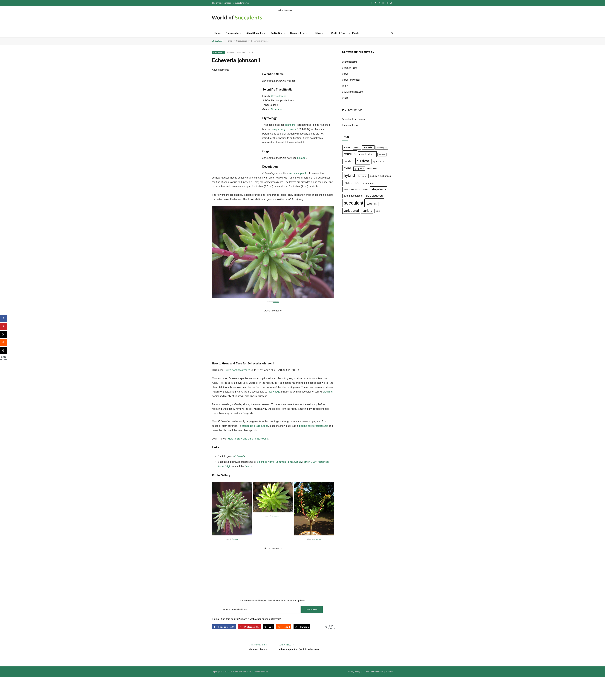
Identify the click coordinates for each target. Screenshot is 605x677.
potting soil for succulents (313, 425)
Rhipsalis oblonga (258, 649)
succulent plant (297, 173)
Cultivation (276, 33)
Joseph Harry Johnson (283, 129)
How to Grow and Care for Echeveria (248, 438)
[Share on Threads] (3, 350)
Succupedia (232, 33)
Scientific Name (265, 461)
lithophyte (362, 176)
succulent (353, 203)
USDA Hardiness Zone (352, 92)
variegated (351, 211)
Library (319, 33)
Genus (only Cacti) (351, 80)
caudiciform (367, 154)
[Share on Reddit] (3, 342)
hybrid (349, 175)
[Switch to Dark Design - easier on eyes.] (387, 33)
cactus (350, 154)
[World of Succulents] (237, 17)
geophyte (359, 168)
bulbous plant (382, 148)
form (347, 168)
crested (348, 161)
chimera (382, 155)
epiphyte (378, 161)
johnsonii (290, 124)
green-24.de (317, 539)
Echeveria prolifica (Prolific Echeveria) (299, 649)
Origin (228, 466)
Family (306, 461)
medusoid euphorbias (380, 176)
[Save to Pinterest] (3, 326)
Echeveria (276, 109)
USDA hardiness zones (237, 370)
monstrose (368, 183)
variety (367, 211)
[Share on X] (3, 334)
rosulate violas (352, 189)
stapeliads (379, 189)
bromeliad (368, 147)
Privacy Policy (354, 672)
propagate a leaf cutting (255, 425)
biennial (357, 148)
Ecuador (301, 157)
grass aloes (372, 168)
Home (217, 33)
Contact (389, 672)
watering (328, 391)
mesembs (352, 183)
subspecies (374, 195)
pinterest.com (276, 516)
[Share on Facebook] (3, 318)
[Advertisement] (335, 19)
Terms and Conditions (373, 672)
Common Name (284, 461)
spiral (365, 190)
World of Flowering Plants (345, 33)
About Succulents (256, 33)
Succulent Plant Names (353, 119)
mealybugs (274, 391)
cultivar (363, 161)
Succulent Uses (298, 33)
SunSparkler (372, 204)
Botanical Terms (350, 125)
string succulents (353, 195)
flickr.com (276, 302)
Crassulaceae (278, 96)
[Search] (391, 33)
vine (378, 211)
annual (347, 147)
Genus (297, 461)
